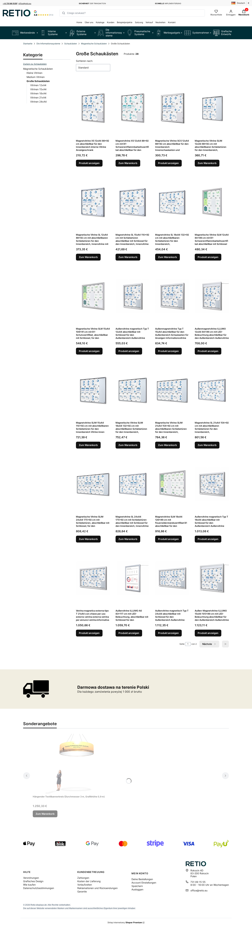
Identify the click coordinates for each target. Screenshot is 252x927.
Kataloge (100, 22)
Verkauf (149, 22)
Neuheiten (160, 22)
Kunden (110, 22)
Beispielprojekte (124, 22)
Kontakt (172, 22)
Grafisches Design (33, 881)
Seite (181, 644)
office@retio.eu (25, 3)
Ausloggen (137, 889)
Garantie (82, 891)
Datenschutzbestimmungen (38, 888)
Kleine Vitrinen (34, 72)
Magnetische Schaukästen (94, 43)
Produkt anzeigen (89, 163)
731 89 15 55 (198, 881)
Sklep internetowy (124, 922)
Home (79, 22)
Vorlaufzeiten (84, 884)
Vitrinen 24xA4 (38, 101)
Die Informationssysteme (48, 43)
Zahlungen (83, 877)
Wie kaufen (29, 884)
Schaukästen (70, 43)
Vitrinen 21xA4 (38, 97)
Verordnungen (31, 877)
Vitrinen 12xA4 (38, 85)
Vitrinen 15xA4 (38, 89)
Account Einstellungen (143, 882)
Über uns (89, 22)
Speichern (137, 886)
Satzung (139, 22)
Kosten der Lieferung (89, 881)
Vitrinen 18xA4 (38, 93)
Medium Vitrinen (36, 76)
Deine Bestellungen (142, 879)
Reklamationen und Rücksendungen (97, 888)
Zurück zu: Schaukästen (35, 64)
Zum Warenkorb (127, 163)
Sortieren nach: (84, 60)
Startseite (27, 43)
